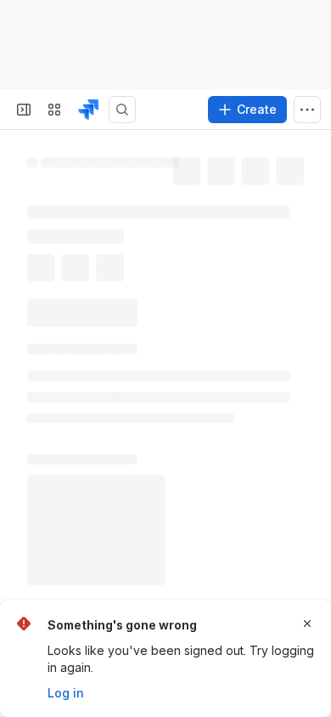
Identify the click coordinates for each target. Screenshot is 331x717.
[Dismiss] (307, 623)
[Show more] (307, 109)
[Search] (122, 109)
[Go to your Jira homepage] (88, 109)
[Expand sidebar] (23, 109)
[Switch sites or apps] (54, 109)
